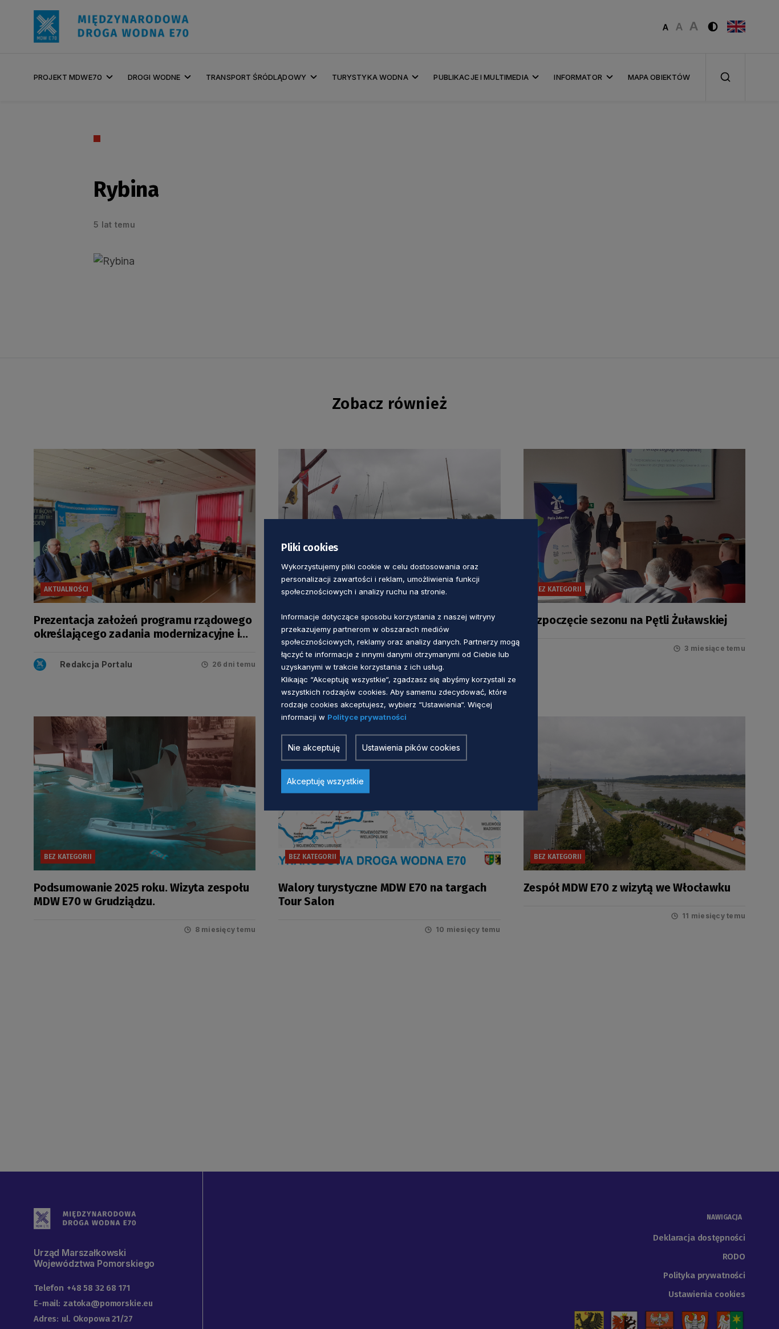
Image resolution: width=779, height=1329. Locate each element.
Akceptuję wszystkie (325, 780)
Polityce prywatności (367, 716)
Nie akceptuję (314, 747)
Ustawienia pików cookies (411, 747)
